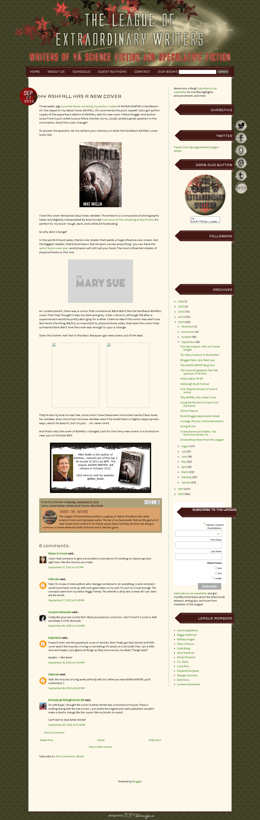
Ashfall (70, 505)
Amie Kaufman (185, 652)
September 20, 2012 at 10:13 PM (66, 724)
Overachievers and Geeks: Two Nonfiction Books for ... (198, 433)
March (184, 472)
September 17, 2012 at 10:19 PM (66, 600)
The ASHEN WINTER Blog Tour (197, 365)
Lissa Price (183, 666)
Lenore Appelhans (187, 630)
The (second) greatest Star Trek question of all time (199, 372)
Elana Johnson (185, 643)
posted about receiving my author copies (90, 106)
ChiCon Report (189, 410)
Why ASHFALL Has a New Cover (198, 397)
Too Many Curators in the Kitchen (199, 354)
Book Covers (82, 505)
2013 (181, 317)
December (187, 326)
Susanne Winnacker (60, 612)
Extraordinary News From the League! (202, 439)
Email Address (215, 528)
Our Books (168, 71)
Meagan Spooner (187, 675)
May (183, 461)
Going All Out (188, 426)
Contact (142, 71)
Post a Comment (54, 732)
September (188, 342)
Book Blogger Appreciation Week (200, 416)
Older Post (155, 740)
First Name (216, 540)
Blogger (137, 781)
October (186, 336)
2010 (181, 494)
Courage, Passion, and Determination (202, 421)
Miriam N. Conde (57, 553)
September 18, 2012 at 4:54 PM (66, 662)
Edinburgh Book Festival (194, 383)
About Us (56, 71)
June (184, 456)
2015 (181, 306)
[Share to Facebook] (158, 502)
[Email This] (146, 502)
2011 (180, 488)
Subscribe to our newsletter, (191, 593)
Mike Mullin (96, 505)
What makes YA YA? (191, 378)
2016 (181, 301)
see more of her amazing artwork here (128, 219)
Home (35, 71)
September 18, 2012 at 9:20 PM (66, 688)
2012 (181, 322)
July (183, 451)
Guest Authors (112, 71)
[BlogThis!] (150, 502)
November (187, 331)
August (185, 446)
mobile (218, 578)
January (185, 482)
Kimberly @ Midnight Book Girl (66, 700)
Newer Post (46, 740)
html (220, 568)
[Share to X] (154, 502)
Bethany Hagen (186, 639)
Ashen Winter (57, 505)
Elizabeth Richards (188, 670)
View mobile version (100, 746)
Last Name (216, 551)
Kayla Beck (54, 637)
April (183, 467)
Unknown (58, 502)
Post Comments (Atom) (70, 756)
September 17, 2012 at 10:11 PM (65, 567)
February (186, 477)
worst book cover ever (53, 248)
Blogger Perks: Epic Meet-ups (197, 360)
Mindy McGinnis (186, 657)
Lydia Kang (183, 648)
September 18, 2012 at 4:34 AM (66, 625)
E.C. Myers (183, 661)
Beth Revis (183, 679)
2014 (181, 311)
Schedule (81, 71)
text (220, 573)
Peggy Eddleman (187, 634)
